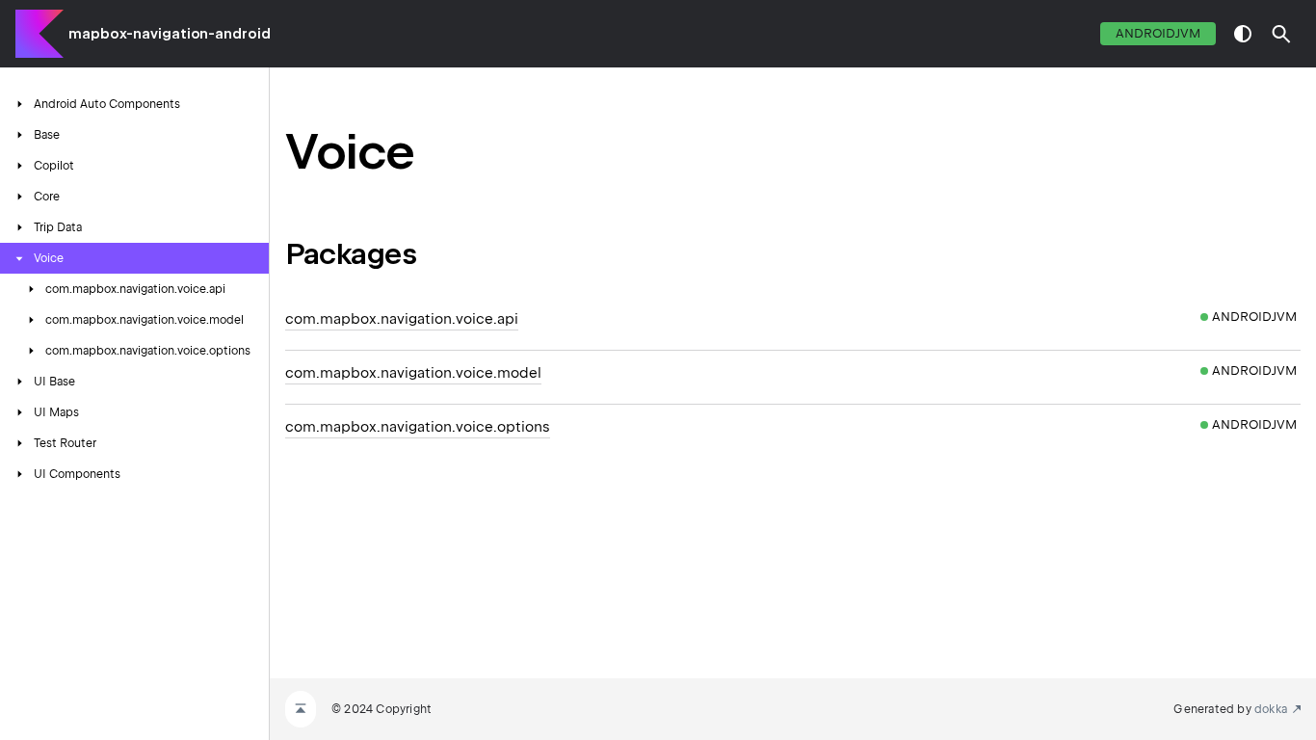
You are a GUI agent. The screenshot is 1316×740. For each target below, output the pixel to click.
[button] (1281, 33)
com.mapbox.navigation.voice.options (417, 427)
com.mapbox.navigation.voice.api (401, 319)
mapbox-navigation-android (169, 33)
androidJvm (1158, 33)
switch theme (1243, 33)
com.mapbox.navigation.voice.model (413, 373)
